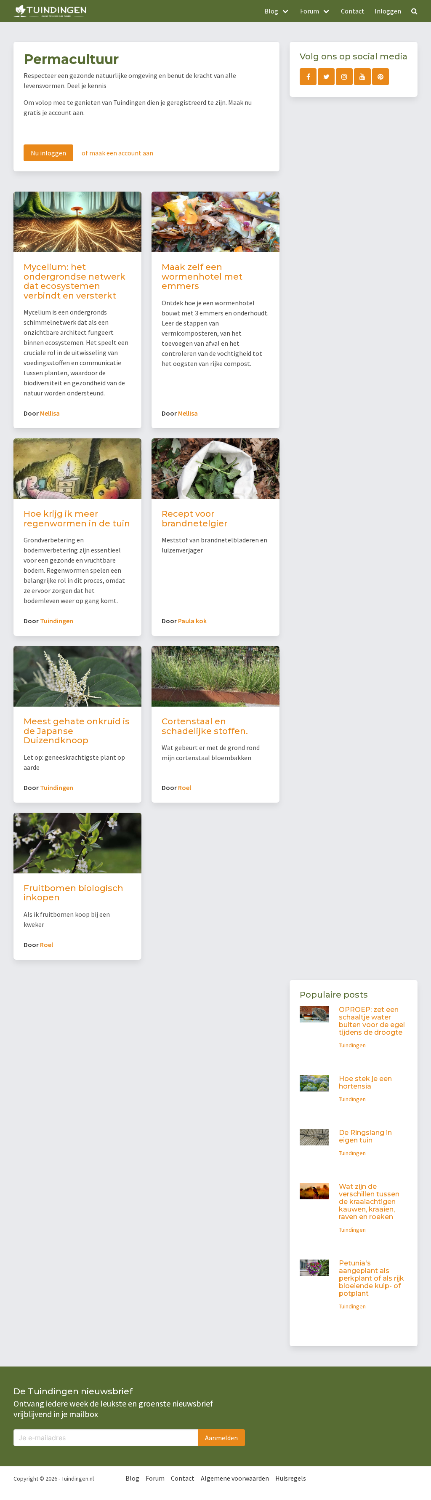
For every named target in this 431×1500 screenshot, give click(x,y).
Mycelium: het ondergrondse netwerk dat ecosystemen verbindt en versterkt (74, 281)
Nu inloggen (48, 153)
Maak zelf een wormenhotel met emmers (202, 276)
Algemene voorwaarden (235, 1478)
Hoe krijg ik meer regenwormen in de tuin (77, 518)
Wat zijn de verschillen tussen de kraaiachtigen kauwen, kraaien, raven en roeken (369, 1201)
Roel (184, 787)
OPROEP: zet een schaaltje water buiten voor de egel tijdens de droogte (372, 1021)
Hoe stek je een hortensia (365, 1082)
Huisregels (290, 1478)
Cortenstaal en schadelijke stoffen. (205, 726)
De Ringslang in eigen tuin (365, 1136)
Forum (155, 1478)
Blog (132, 1478)
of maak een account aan (117, 153)
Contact (352, 11)
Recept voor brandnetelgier (194, 518)
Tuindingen (56, 621)
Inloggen (388, 11)
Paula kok (192, 621)
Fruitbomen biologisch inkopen (73, 893)
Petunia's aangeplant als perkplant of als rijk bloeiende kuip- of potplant (371, 1278)
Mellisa (50, 413)
